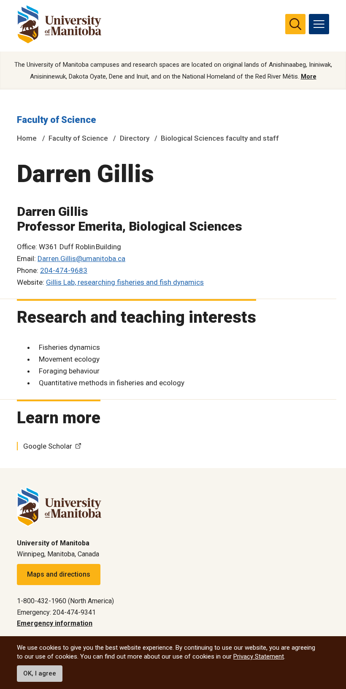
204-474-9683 (63, 270)
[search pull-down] (295, 24)
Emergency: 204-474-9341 (56, 612)
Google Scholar (47, 446)
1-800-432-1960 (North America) (65, 601)
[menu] (319, 24)
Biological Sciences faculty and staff (220, 138)
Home (27, 138)
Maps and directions (58, 574)
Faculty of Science (56, 119)
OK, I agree (39, 673)
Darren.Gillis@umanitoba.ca (81, 258)
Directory (134, 138)
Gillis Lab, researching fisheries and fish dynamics (125, 282)
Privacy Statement (258, 656)
